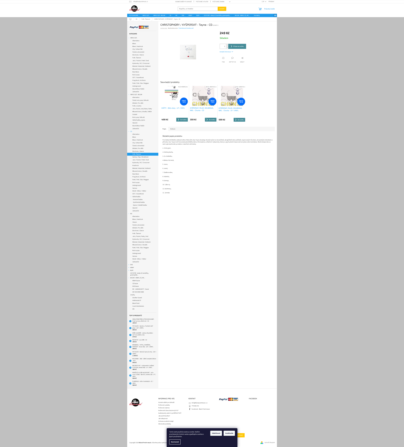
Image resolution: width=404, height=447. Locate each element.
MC (131, 214)
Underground (136, 86)
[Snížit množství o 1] (227, 47)
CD (131, 131)
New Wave (135, 72)
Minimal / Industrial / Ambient (141, 66)
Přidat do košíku (238, 46)
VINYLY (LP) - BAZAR (136, 95)
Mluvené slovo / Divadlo (139, 69)
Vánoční (134, 123)
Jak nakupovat (163, 418)
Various (134, 188)
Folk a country (136, 106)
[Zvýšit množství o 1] (227, 45)
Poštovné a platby (202, 2)
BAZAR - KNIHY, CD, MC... (137, 278)
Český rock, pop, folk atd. (140, 100)
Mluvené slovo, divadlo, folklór (142, 112)
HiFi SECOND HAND (138, 292)
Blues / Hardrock (137, 46)
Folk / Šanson (136, 58)
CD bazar (135, 283)
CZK (263, 2)
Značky (132, 295)
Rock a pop (136, 75)
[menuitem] (133, 15)
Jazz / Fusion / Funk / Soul (140, 61)
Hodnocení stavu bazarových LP (168, 410)
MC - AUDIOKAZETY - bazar (140, 289)
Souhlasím (229, 433)
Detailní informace (225, 52)
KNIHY (132, 268)
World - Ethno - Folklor (139, 191)
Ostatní (134, 114)
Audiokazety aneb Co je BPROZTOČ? (169, 413)
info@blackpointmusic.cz (199, 403)
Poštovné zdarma (218, 2)
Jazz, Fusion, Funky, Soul (140, 236)
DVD (131, 265)
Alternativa (135, 41)
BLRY (131, 270)
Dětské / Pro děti (137, 103)
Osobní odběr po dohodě (183, 2)
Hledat (222, 9)
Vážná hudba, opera (138, 120)
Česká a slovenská (138, 52)
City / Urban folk (137, 49)
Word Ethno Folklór (138, 89)
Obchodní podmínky (164, 424)
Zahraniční (135, 92)
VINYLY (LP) (133, 38)
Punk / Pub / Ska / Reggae (140, 83)
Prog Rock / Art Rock (139, 80)
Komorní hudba (137, 199)
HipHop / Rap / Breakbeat (140, 157)
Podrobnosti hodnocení (186, 28)
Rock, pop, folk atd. (138, 117)
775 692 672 (195, 406)
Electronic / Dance (138, 55)
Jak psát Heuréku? (164, 416)
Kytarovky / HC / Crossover (141, 63)
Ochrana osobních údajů (165, 421)
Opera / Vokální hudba (140, 205)
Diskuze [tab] (172, 129)
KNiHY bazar (136, 281)
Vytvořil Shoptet (270, 443)
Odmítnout (216, 433)
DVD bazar (135, 286)
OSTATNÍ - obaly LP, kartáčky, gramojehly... (139, 274)
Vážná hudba (136, 197)
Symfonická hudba (139, 202)
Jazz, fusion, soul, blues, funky (142, 109)
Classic (134, 222)
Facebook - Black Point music (201, 409)
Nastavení (175, 442)
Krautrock (135, 165)
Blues (134, 44)
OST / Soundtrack (138, 77)
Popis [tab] (164, 129)
